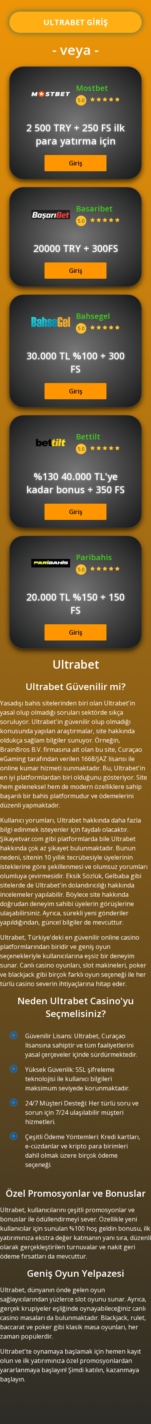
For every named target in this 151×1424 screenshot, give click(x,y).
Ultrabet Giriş (75, 22)
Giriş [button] (75, 163)
